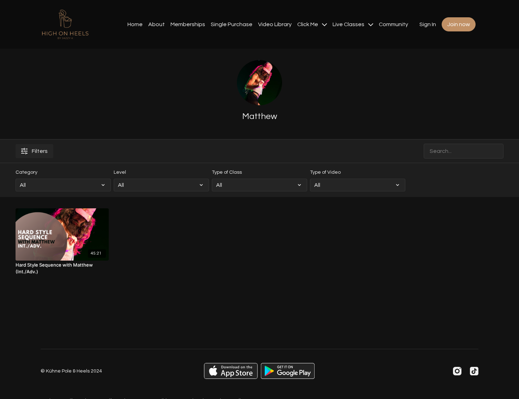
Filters (40, 151)
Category (26, 172)
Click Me (308, 24)
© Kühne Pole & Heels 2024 (71, 371)
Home (135, 24)
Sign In (427, 24)
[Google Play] (288, 371)
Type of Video (325, 172)
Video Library (275, 24)
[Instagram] (457, 371)
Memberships (188, 24)
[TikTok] (474, 371)
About (156, 24)
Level (120, 172)
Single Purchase (231, 24)
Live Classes (349, 24)
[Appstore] (231, 371)
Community (393, 24)
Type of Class (227, 172)
